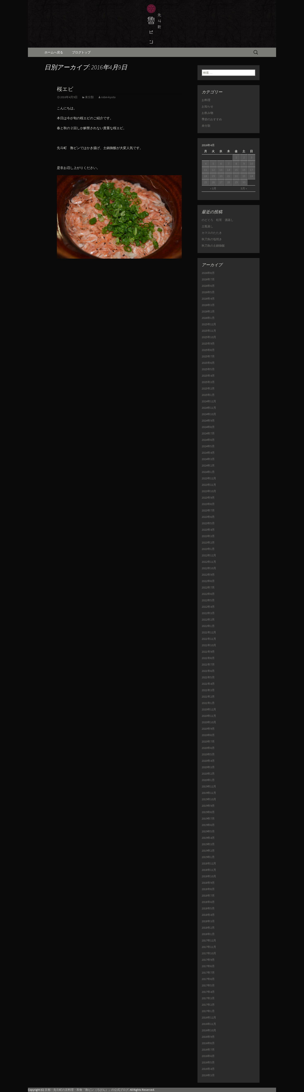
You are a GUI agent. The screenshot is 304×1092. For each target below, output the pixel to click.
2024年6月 (208, 440)
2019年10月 (209, 799)
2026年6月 (208, 286)
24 (251, 176)
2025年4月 (208, 375)
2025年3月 (208, 382)
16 (243, 170)
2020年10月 (209, 722)
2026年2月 (208, 311)
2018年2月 (208, 927)
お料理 (206, 100)
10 (251, 163)
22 (236, 176)
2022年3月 (208, 613)
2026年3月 (208, 305)
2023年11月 (209, 485)
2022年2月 (208, 619)
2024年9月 (208, 420)
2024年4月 (208, 452)
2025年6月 (208, 363)
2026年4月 (208, 298)
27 (220, 182)
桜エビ (65, 89)
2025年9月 (208, 343)
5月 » (244, 188)
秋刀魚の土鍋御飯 (213, 245)
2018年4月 (208, 915)
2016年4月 (208, 1069)
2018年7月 (208, 895)
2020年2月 (208, 773)
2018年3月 (208, 921)
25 (205, 182)
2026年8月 (208, 273)
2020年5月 (208, 754)
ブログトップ (81, 52)
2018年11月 (209, 870)
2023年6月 (208, 517)
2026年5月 (208, 292)
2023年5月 (208, 523)
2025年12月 (209, 324)
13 (220, 170)
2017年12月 (209, 940)
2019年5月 (208, 831)
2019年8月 (208, 812)
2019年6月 (208, 825)
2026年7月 (208, 279)
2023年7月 (208, 510)
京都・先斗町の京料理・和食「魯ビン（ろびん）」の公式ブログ (87, 1090)
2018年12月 (209, 863)
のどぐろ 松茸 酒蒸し (217, 220)
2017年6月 (208, 979)
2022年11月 (209, 562)
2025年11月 (209, 331)
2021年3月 (208, 690)
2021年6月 (208, 671)
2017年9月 (208, 960)
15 (236, 170)
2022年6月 (208, 594)
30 (243, 182)
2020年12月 (209, 709)
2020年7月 (208, 741)
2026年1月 (208, 318)
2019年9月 (208, 806)
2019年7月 (208, 818)
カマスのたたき (212, 233)
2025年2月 (208, 388)
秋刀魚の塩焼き (212, 239)
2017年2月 (208, 1004)
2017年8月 (208, 966)
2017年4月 (208, 992)
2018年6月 (208, 902)
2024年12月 (209, 401)
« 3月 (213, 188)
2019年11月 (209, 793)
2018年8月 (208, 889)
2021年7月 (208, 664)
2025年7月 (208, 356)
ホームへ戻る (53, 52)
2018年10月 (209, 876)
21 (228, 176)
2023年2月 (208, 542)
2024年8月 (208, 427)
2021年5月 (208, 677)
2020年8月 (208, 735)
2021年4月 (208, 684)
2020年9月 (208, 728)
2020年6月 (208, 748)
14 (228, 170)
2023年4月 (208, 530)
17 (251, 170)
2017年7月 (208, 972)
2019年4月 (208, 838)
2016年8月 (208, 1043)
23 (243, 176)
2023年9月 (208, 497)
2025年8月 (208, 350)
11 (205, 170)
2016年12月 (209, 1017)
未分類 (89, 97)
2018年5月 (208, 908)
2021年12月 (209, 632)
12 (213, 170)
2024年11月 (209, 408)
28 (228, 182)
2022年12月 (209, 555)
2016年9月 (208, 1037)
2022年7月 (208, 587)
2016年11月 (209, 1024)
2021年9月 (208, 651)
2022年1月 (208, 626)
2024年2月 (208, 465)
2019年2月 (208, 850)
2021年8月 (208, 658)
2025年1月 (208, 395)
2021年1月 (208, 703)
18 (205, 176)
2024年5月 (208, 446)
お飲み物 (207, 113)
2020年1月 (208, 780)
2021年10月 (209, 645)
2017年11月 (209, 947)
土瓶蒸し (207, 226)
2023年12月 (209, 478)
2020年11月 (209, 716)
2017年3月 (208, 998)
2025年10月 (209, 337)
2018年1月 (208, 934)
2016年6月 (208, 1056)
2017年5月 (208, 985)
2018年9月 (208, 883)
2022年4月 (208, 607)
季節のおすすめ (212, 119)
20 (220, 176)
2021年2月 (208, 696)
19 (213, 176)
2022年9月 (208, 574)
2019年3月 (208, 844)
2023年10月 (209, 491)
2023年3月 (208, 536)
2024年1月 (208, 472)
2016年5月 (208, 1062)
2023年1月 (208, 549)
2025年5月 (208, 369)
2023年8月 (208, 504)
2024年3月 (208, 459)
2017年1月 (208, 1011)
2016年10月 (209, 1030)
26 (213, 182)
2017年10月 (209, 953)
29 (236, 182)
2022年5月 (208, 600)
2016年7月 (208, 1049)
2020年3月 (208, 767)
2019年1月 (208, 857)
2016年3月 (208, 1075)
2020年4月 (208, 761)
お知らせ (207, 106)
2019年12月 (209, 786)
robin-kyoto (108, 97)
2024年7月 (208, 433)
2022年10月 (209, 568)
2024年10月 (209, 414)
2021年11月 (209, 639)
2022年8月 (208, 581)
